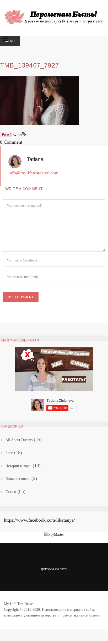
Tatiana (35, 159)
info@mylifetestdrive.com (33, 172)
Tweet (16, 134)
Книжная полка (18, 479)
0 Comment (11, 142)
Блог (9, 453)
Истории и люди (18, 466)
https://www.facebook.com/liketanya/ (39, 520)
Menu (10, 41)
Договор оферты (54, 569)
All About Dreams (19, 440)
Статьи (11, 492)
